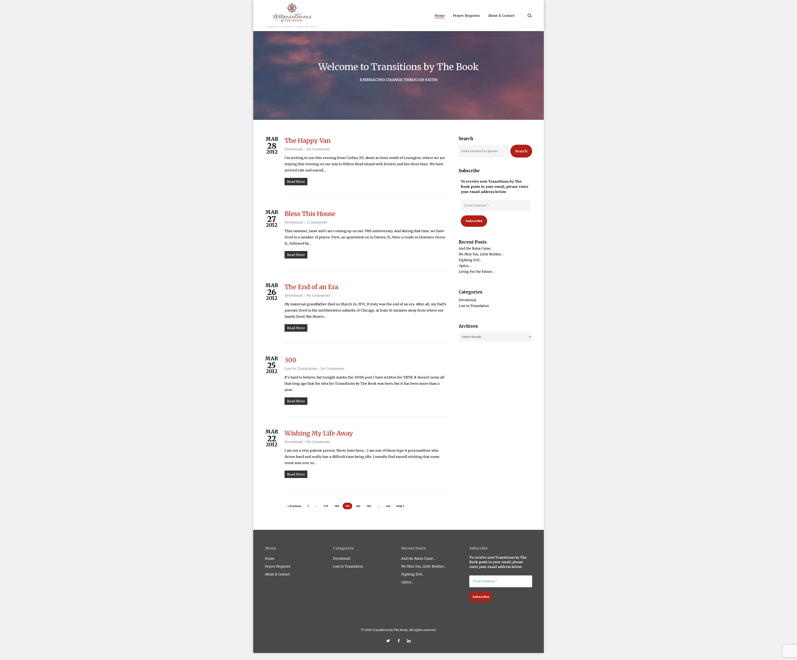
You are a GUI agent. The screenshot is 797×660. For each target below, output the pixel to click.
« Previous (294, 506)
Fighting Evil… (470, 260)
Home (269, 559)
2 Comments (316, 222)
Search (521, 151)
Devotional (294, 149)
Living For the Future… (477, 272)
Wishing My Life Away (319, 433)
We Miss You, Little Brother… (481, 254)
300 (290, 360)
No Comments (318, 149)
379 (326, 506)
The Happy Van (308, 140)
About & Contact (277, 574)
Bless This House (310, 214)
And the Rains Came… (476, 248)
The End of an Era (311, 287)
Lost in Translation (301, 368)
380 (336, 506)
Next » (400, 506)
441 (388, 506)
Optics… (465, 266)
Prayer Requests (278, 566)
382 (358, 506)
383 (369, 506)
